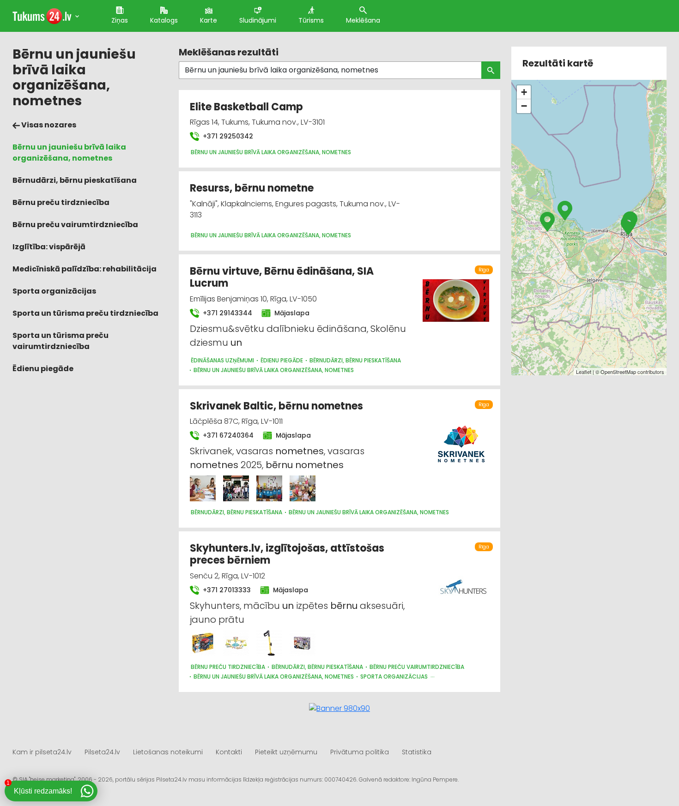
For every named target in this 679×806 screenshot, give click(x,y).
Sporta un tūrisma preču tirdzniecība (85, 313)
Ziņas (119, 20)
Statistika (416, 752)
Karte (208, 20)
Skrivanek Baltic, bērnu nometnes (276, 406)
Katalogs (164, 20)
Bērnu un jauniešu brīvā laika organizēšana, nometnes (69, 152)
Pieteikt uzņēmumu (286, 752)
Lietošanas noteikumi (168, 752)
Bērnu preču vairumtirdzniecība (75, 224)
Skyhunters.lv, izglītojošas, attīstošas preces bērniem (287, 554)
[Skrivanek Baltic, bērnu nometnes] (203, 488)
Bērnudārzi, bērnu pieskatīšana (74, 180)
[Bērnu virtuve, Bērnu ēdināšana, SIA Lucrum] (456, 295)
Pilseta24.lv (102, 752)
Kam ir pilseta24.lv (42, 752)
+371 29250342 (227, 136)
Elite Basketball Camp (246, 107)
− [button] (524, 106)
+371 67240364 (227, 435)
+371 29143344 (226, 313)
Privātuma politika (359, 752)
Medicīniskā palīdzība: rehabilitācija (84, 269)
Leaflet (583, 371)
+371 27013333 (226, 590)
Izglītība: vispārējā (48, 246)
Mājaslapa (291, 313)
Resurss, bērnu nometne (252, 188)
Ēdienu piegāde (42, 368)
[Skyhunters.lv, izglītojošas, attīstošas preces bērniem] (203, 643)
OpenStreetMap (618, 371)
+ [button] (524, 92)
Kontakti (229, 752)
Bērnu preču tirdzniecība (60, 202)
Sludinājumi (257, 20)
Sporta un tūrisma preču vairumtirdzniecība (60, 341)
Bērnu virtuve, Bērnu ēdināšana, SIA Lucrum (282, 277)
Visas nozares (48, 125)
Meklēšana (363, 20)
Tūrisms (311, 20)
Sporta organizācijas (54, 291)
